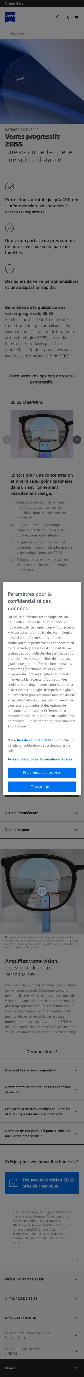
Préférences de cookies (42, 773)
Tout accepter (42, 787)
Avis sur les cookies (23, 759)
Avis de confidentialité (34, 740)
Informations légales (56, 759)
